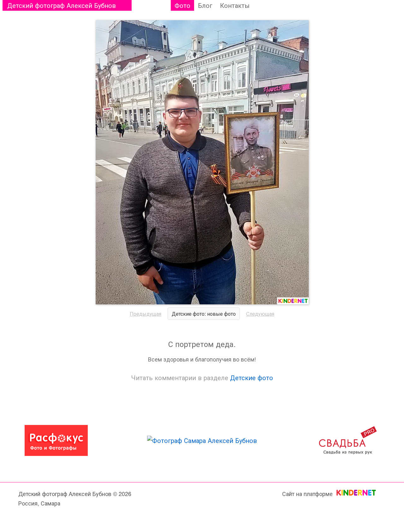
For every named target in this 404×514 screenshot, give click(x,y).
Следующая (260, 313)
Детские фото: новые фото (204, 313)
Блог (205, 5)
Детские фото (251, 377)
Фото (182, 5)
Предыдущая (145, 313)
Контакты (235, 5)
